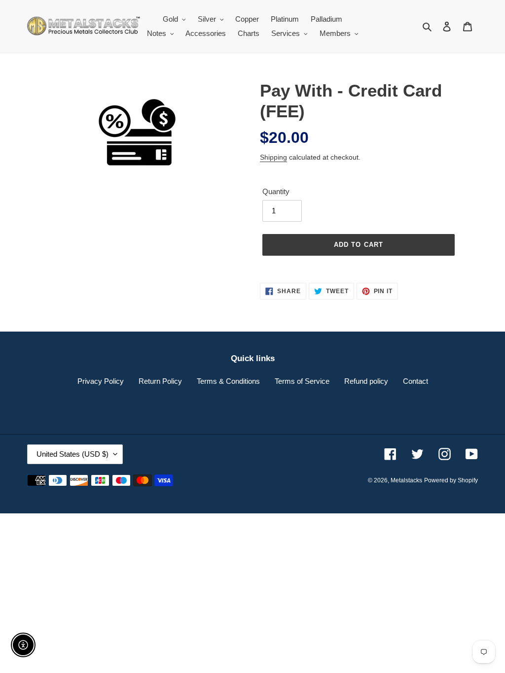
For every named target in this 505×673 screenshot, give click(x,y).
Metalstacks (406, 480)
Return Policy (160, 381)
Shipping (273, 157)
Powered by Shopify (451, 480)
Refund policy (366, 381)
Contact (415, 381)
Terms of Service (302, 381)
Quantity (275, 191)
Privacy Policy (100, 381)
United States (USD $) (72, 454)
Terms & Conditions (228, 381)
